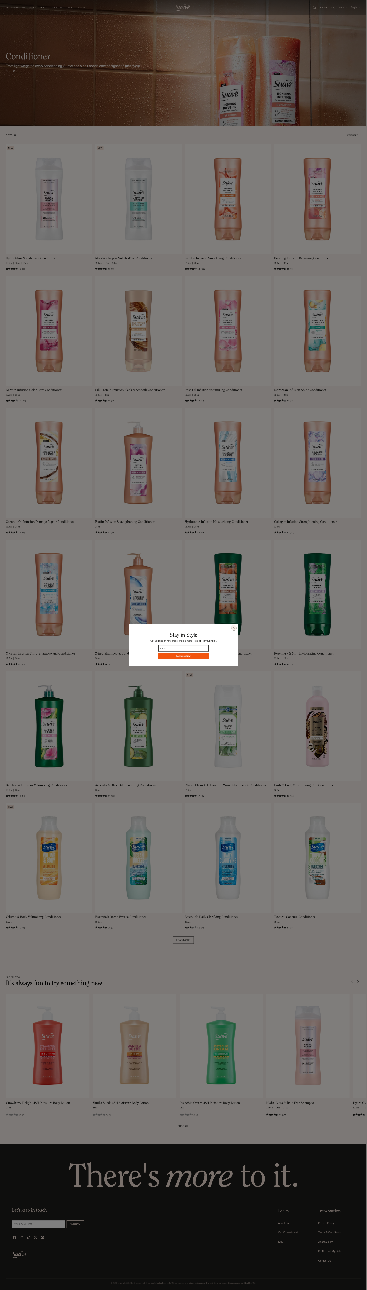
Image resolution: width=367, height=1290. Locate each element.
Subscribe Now (183, 656)
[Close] (234, 628)
